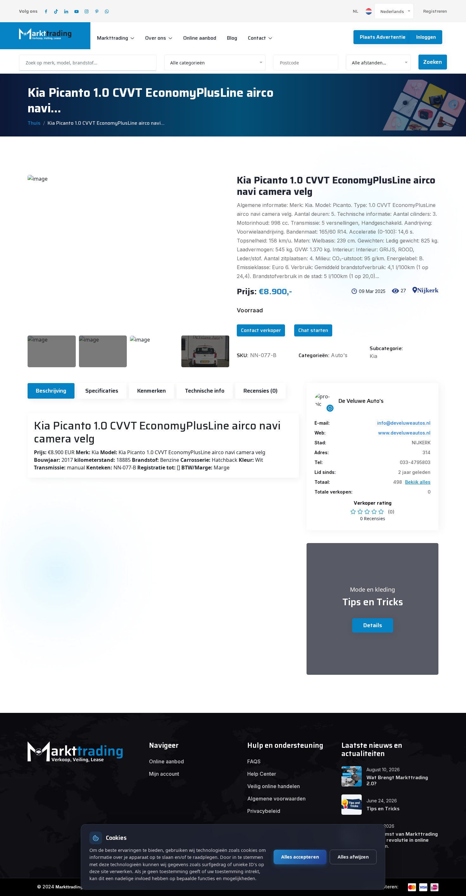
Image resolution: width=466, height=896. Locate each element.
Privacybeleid (263, 811)
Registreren (435, 11)
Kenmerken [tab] (151, 391)
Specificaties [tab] (101, 391)
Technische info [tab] (204, 391)
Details (372, 625)
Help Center (261, 774)
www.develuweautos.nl (404, 432)
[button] (425, 295)
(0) (391, 511)
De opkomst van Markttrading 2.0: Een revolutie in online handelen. (402, 840)
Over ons (155, 38)
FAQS (254, 761)
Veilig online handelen (273, 786)
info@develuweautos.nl (403, 423)
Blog (232, 38)
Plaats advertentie (382, 37)
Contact (257, 38)
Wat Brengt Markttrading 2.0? (397, 780)
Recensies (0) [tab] (260, 391)
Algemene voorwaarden (276, 798)
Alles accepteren (300, 857)
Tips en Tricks (382, 809)
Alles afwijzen (353, 857)
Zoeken (432, 62)
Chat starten (313, 330)
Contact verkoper (261, 330)
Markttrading (112, 38)
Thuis (34, 123)
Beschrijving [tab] (51, 391)
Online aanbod (199, 38)
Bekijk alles (417, 482)
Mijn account (164, 774)
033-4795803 (415, 462)
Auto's (339, 355)
